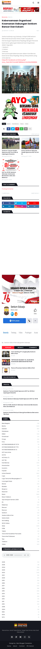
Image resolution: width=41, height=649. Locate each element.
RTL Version (30, 646)
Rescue (20, 507)
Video (20, 544)
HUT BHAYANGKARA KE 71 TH (20, 447)
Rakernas (20, 505)
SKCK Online (20, 523)
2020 (20, 578)
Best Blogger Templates (24, 643)
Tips (20, 539)
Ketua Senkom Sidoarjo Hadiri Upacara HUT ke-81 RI (30, 152)
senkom (20, 513)
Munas (20, 484)
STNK (20, 528)
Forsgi (20, 439)
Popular (8, 347)
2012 (20, 599)
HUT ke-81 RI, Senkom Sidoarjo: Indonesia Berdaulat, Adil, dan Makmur (9, 174)
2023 (20, 570)
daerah (20, 429)
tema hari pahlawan (20, 536)
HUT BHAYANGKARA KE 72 (20, 450)
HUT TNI (20, 460)
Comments (33, 347)
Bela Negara (20, 423)
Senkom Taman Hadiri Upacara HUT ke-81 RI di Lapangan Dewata (10, 152)
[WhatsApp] (21, 128)
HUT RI (20, 455)
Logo (20, 476)
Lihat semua (35, 134)
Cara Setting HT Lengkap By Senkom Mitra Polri (23, 352)
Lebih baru (6, 193)
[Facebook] (8, 128)
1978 (20, 614)
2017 (20, 586)
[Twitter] (13, 128)
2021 (20, 575)
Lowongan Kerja (20, 481)
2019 (20, 580)
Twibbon (20, 541)
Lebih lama (34, 193)
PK (20, 502)
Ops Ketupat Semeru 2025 (20, 500)
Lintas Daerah (20, 473)
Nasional (20, 492)
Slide (26, 124)
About (15, 646)
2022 (20, 572)
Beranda (4, 17)
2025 (20, 565)
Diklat (20, 434)
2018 (20, 583)
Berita (10, 17)
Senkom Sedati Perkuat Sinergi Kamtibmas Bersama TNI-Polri (21, 413)
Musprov (20, 489)
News (21, 124)
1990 (20, 612)
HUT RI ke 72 (20, 457)
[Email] (26, 128)
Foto (20, 442)
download (20, 436)
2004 (20, 609)
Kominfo (20, 468)
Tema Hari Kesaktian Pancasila (20, 534)
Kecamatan (20, 465)
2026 (20, 562)
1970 (20, 617)
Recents (20, 347)
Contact (22, 646)
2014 (20, 593)
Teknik (20, 531)
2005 (20, 607)
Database (20, 431)
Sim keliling (20, 520)
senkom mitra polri (20, 515)
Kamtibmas (15, 124)
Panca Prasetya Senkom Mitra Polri (23, 368)
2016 (20, 588)
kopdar (20, 471)
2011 (20, 601)
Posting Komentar (7, 189)
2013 (20, 596)
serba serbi (20, 518)
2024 (20, 567)
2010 (20, 604)
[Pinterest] (17, 128)
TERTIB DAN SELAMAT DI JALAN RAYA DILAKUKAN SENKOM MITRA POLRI (22, 360)
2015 (20, 591)
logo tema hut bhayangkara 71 (20, 478)
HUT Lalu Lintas (20, 452)
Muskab (20, 486)
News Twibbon (20, 497)
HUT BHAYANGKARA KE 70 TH (20, 444)
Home (9, 646)
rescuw (20, 510)
